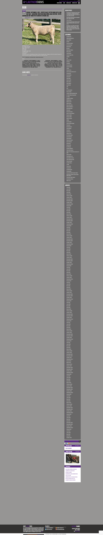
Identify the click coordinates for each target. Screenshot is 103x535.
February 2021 (69, 290)
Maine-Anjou (69, 103)
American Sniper (70, 43)
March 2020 (69, 309)
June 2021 (69, 284)
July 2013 (68, 430)
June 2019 (69, 324)
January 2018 (69, 352)
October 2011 (69, 437)
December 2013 (70, 422)
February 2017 (69, 364)
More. (42, 531)
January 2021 (69, 292)
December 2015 (70, 387)
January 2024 (69, 237)
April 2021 (68, 287)
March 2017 (69, 362)
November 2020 (70, 295)
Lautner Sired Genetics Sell (72, 93)
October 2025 (69, 202)
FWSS (68, 68)
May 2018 (68, 345)
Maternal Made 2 (70, 106)
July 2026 (68, 187)
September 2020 (70, 299)
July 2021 (68, 282)
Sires (64, 3)
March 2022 (69, 274)
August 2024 (69, 225)
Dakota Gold (69, 59)
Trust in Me (69, 166)
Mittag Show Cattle (70, 478)
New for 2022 (69, 116)
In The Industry (69, 89)
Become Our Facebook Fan (49, 527)
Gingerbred (69, 73)
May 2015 (68, 399)
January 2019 (69, 332)
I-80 (67, 86)
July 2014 (68, 415)
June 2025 (69, 208)
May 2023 (68, 250)
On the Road (69, 121)
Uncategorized (69, 169)
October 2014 (69, 410)
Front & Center (69, 64)
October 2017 (69, 357)
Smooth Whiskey (70, 148)
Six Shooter (69, 146)
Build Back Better (70, 49)
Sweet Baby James (70, 157)
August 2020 (69, 300)
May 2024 (68, 230)
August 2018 (69, 340)
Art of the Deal (69, 44)
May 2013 (68, 434)
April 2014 (68, 420)
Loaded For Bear (70, 98)
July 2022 (68, 267)
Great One (69, 76)
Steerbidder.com (70, 156)
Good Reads (69, 74)
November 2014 (70, 409)
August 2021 (69, 280)
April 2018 (68, 347)
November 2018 (70, 335)
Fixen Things (69, 20)
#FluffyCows (28, 57)
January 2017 (69, 365)
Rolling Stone (69, 133)
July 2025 (68, 207)
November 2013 (70, 424)
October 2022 (69, 262)
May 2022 (68, 270)
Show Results (69, 141)
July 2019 (68, 322)
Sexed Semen (69, 136)
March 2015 (69, 402)
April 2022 (68, 272)
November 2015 (70, 389)
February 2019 (69, 330)
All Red (68, 41)
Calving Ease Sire (70, 54)
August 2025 (69, 205)
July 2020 (68, 302)
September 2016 (70, 372)
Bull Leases (69, 51)
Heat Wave (69, 78)
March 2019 (69, 329)
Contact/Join (74, 3)
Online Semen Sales (70, 123)
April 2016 (68, 380)
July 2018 (68, 342)
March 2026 (69, 193)
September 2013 (70, 427)
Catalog (68, 56)
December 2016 (70, 367)
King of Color (69, 91)
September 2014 (70, 412)
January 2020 (69, 312)
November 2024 (70, 220)
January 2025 (69, 217)
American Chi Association (71, 476)
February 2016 (69, 384)
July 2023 (68, 247)
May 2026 (68, 190)
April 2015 (68, 400)
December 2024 (70, 218)
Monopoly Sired (69, 111)
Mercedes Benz (69, 108)
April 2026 (68, 192)
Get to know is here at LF (71, 71)
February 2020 (69, 310)
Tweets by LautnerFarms (69, 448)
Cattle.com (68, 475)
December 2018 (70, 334)
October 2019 (69, 317)
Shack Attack (69, 138)
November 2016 (70, 369)
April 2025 (68, 212)
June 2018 (69, 344)
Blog (79, 3)
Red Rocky (69, 131)
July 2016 (68, 375)
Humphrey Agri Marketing (72, 473)
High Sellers (68, 3)
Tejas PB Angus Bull (70, 159)
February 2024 (69, 235)
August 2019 (69, 320)
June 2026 (69, 188)
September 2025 (70, 203)
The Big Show (69, 162)
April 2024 (68, 232)
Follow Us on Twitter (49, 529)
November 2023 (70, 240)
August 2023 (69, 245)
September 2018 (70, 339)
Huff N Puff (69, 84)
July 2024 (68, 227)
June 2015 (69, 397)
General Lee (69, 69)
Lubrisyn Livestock (70, 470)
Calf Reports (69, 53)
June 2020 (69, 304)
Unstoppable (69, 171)
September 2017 (70, 359)
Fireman (68, 61)
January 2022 (69, 277)
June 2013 (69, 432)
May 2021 (68, 285)
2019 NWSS (69, 39)
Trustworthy (69, 167)
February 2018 (69, 350)
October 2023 (69, 242)
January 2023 (69, 257)
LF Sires (68, 96)
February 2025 (69, 215)
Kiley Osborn (27, 17)
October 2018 (69, 337)
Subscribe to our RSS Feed (60, 527)
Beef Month (69, 46)
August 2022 (69, 265)
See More (77, 451)
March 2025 (69, 213)
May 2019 (68, 325)
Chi (67, 58)
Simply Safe (69, 145)
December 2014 (70, 407)
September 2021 (70, 279)
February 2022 (69, 275)
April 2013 (68, 435)
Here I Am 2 (69, 81)
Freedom (68, 63)
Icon (67, 88)
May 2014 (68, 419)
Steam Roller (69, 154)
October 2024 (69, 222)
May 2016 (68, 379)
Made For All (69, 101)
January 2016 (69, 385)
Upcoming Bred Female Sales (72, 172)
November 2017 (70, 355)
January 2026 (69, 197)
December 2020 (70, 294)
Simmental (69, 143)
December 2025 (70, 198)
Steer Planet (69, 472)
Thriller (68, 164)
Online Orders (59, 3)
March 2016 (69, 382)
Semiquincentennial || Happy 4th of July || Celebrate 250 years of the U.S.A (73, 22)
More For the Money (70, 113)
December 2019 (70, 314)
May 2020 (68, 305)
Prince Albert (69, 128)
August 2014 (69, 414)
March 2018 (69, 349)
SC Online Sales (32, 57)
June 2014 (69, 417)
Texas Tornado (69, 161)
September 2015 (70, 392)
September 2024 (70, 223)
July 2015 (68, 395)
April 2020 (68, 307)
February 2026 (69, 195)
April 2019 (68, 327)
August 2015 (69, 394)
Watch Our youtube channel (60, 529)
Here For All (69, 79)
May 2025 (68, 210)
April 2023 (68, 252)
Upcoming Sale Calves (39, 57)
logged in (29, 74)
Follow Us (77, 445)
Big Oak (68, 48)
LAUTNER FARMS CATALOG (71, 469)
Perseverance (69, 126)
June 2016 (69, 377)
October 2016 (69, 370)
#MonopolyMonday (70, 38)
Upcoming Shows (70, 178)
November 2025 (70, 200)
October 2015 (69, 390)
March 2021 (69, 289)
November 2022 (70, 260)
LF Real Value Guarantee (71, 94)
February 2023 (69, 255)
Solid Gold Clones (70, 150)
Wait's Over (69, 180)
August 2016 (69, 374)
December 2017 (70, 354)
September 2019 (70, 319)
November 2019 (70, 315)
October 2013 (69, 425)
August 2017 (69, 360)
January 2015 (69, 405)
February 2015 (69, 404)
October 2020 (69, 297)
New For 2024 (69, 118)
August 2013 (69, 429)
